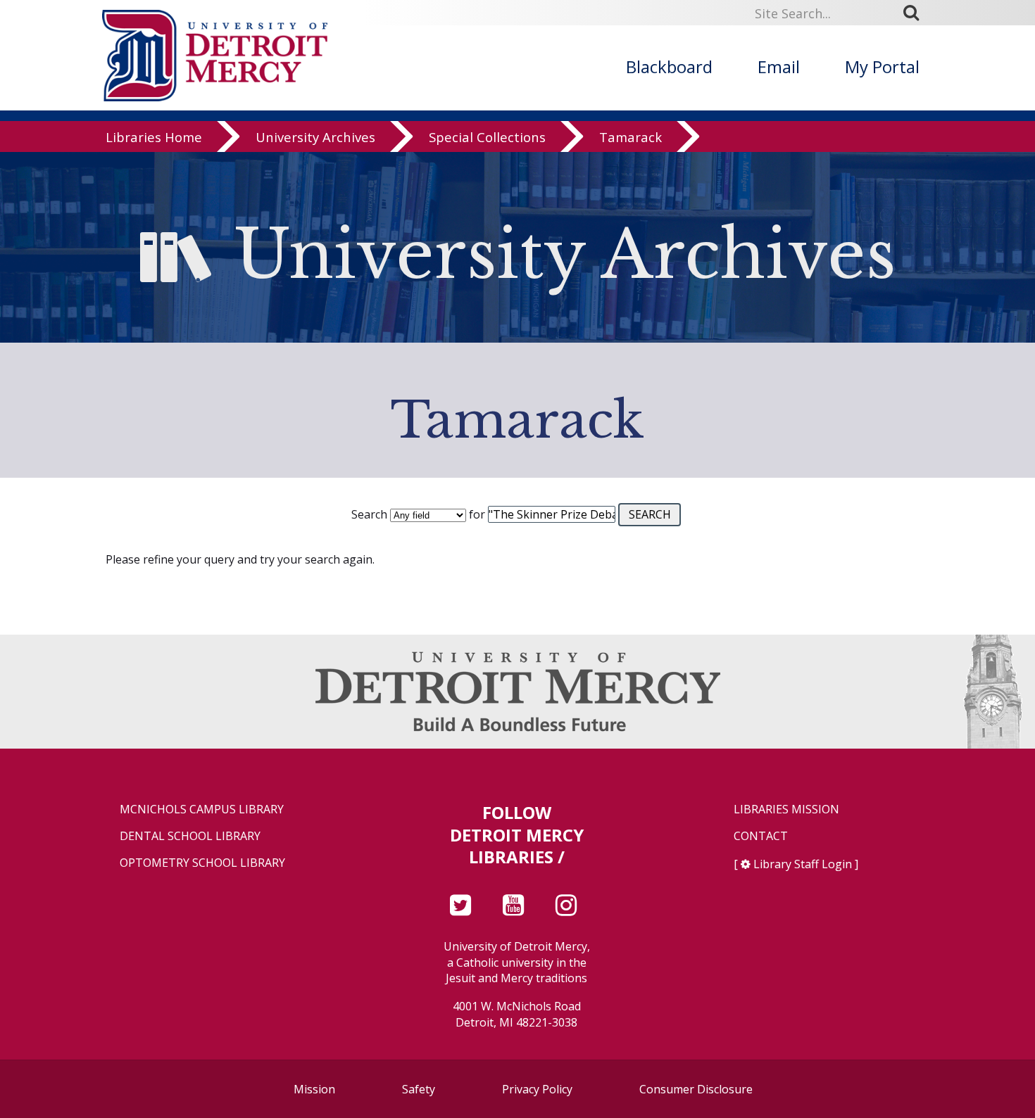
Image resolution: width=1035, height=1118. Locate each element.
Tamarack (630, 137)
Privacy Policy (537, 1089)
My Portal (882, 66)
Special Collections (487, 137)
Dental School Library (190, 836)
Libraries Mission (786, 809)
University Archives (315, 137)
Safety (418, 1089)
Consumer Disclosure (696, 1089)
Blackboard (669, 66)
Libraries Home (154, 137)
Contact (761, 836)
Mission (314, 1089)
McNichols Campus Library (202, 809)
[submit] (916, 12)
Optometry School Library (202, 863)
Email (779, 66)
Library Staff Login (802, 864)
